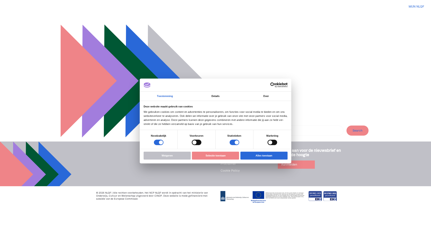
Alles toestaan (264, 155)
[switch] (196, 142)
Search (357, 130)
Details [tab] (215, 96)
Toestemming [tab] (165, 96)
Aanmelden (289, 164)
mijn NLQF (416, 6)
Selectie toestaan (216, 155)
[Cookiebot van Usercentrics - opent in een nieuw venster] (273, 85)
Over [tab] (266, 96)
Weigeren (167, 155)
